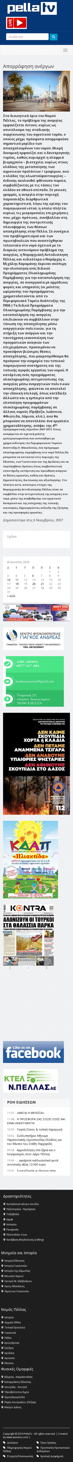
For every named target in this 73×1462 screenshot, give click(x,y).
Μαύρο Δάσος (12, 1407)
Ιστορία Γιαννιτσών (15, 1266)
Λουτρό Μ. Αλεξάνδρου (18, 1281)
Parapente (12, 1229)
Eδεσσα (8, 1363)
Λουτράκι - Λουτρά (15, 1387)
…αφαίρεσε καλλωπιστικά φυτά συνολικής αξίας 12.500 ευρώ (32, 1162)
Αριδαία (9, 1353)
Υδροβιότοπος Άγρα (16, 1392)
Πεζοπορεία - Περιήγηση (20, 1209)
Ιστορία (9, 1317)
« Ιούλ (11, 596)
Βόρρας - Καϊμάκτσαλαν (18, 1377)
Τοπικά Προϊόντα (14, 1327)
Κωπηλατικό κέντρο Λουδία (22, 1204)
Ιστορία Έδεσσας (14, 1260)
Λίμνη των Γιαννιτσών (16, 1291)
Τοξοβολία (12, 1214)
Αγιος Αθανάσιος (14, 1286)
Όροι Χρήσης (48, 1442)
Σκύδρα (9, 1348)
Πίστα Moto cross (16, 1234)
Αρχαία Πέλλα (12, 1322)
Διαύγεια (12, 1442)
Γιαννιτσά (10, 1332)
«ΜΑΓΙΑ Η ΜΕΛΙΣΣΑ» (30, 1113)
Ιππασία (11, 1224)
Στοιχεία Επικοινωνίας (20, 1456)
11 (17, 580)
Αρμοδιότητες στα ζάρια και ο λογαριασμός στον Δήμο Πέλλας (31, 1152)
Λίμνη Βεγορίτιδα (14, 1397)
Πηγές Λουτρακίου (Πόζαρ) (20, 1402)
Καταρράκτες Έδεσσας (17, 1382)
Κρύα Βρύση (11, 1343)
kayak (9, 1219)
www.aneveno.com (17, 1437)
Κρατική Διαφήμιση (52, 1456)
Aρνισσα (9, 1358)
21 (42, 584)
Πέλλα (7, 1338)
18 (17, 584)
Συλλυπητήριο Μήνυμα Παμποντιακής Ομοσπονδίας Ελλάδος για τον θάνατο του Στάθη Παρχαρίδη (34, 1140)
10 (8, 580)
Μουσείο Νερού (14, 1276)
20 (33, 584)
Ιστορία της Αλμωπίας (17, 1271)
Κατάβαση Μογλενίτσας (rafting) (25, 1239)
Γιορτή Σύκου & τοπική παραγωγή (39, 1129)
